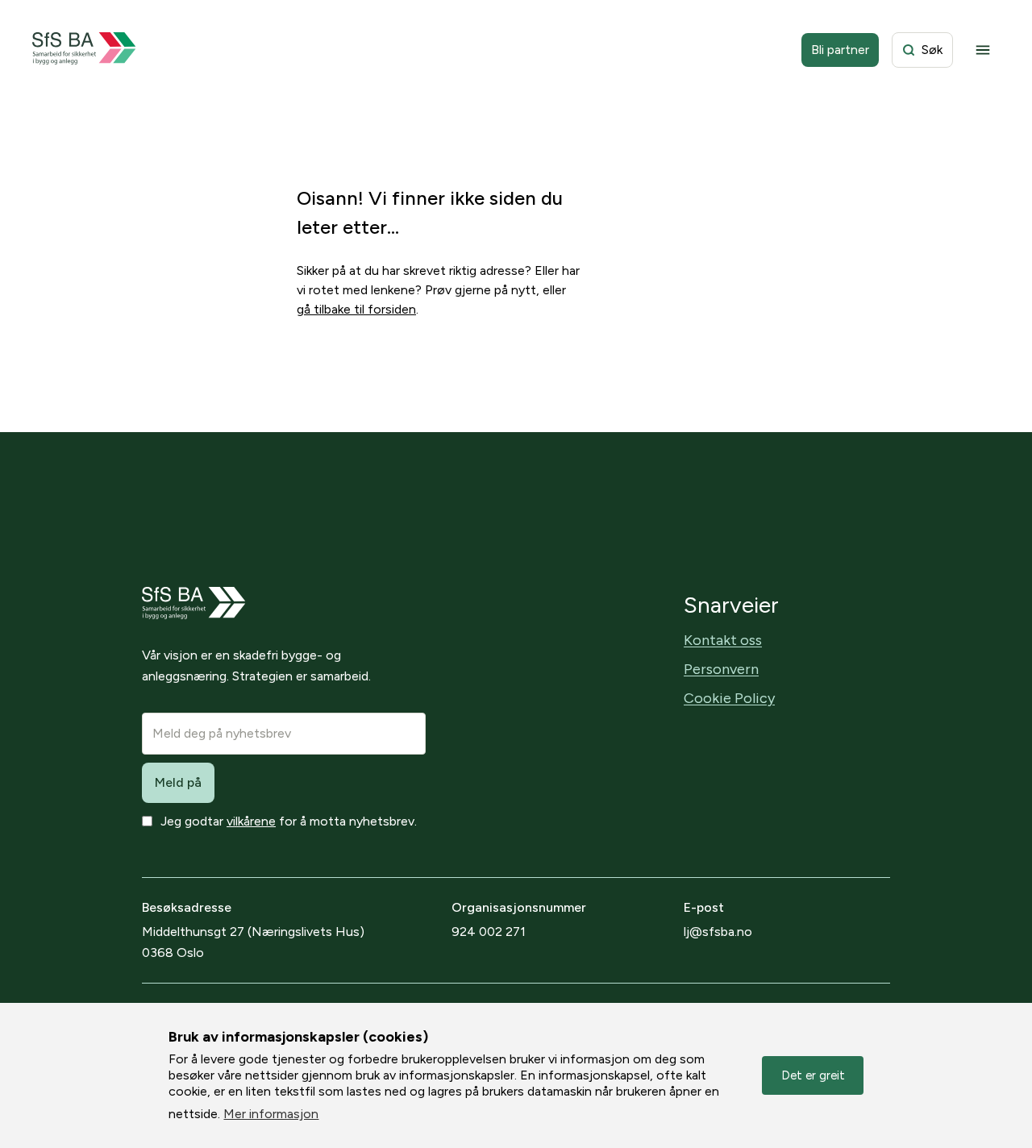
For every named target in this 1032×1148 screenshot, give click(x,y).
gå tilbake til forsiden (356, 309)
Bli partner (840, 49)
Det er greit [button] (813, 1075)
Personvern (721, 669)
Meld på (178, 782)
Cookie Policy (729, 698)
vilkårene (251, 821)
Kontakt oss (723, 640)
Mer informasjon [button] (270, 1113)
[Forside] (84, 50)
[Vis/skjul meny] (983, 50)
